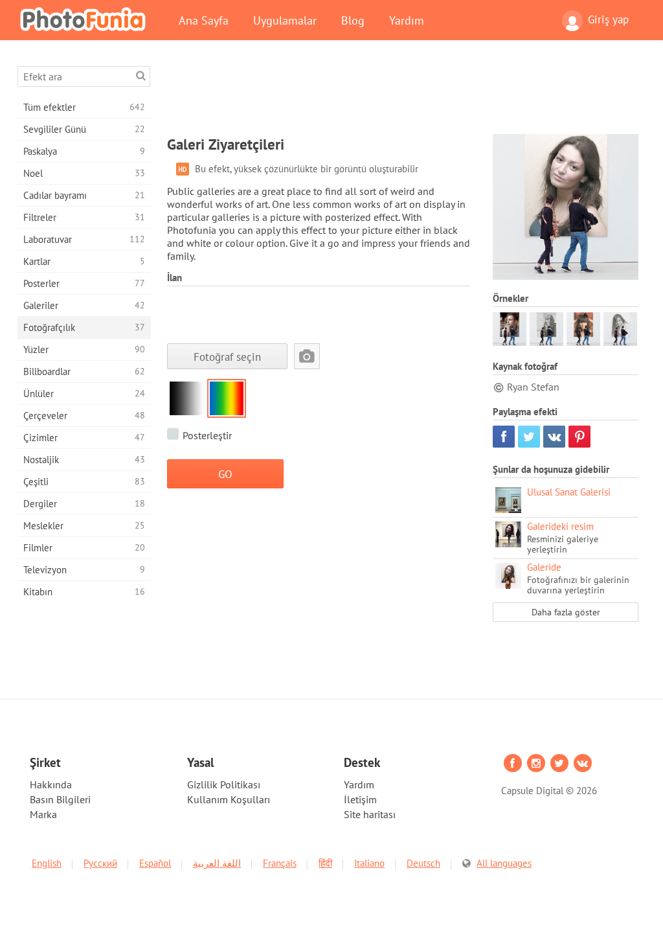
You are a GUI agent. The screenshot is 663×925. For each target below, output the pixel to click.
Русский (100, 863)
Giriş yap (608, 19)
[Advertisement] (402, 95)
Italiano (369, 863)
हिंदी (325, 863)
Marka (43, 814)
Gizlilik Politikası (223, 784)
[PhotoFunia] (85, 18)
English (47, 863)
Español (155, 863)
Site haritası (370, 814)
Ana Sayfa (204, 20)
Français (280, 863)
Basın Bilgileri (60, 799)
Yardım (406, 20)
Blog (353, 20)
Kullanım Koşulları (228, 799)
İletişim (360, 799)
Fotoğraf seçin (227, 356)
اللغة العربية (217, 863)
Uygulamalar (285, 20)
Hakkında (51, 784)
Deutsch (423, 863)
